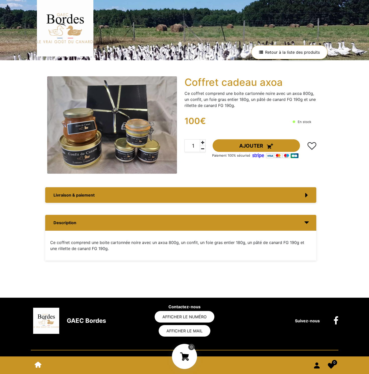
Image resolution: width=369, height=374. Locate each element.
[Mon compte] (317, 364)
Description (64, 222)
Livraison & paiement (74, 195)
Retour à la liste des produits (292, 52)
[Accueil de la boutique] (38, 364)
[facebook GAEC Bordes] (332, 321)
